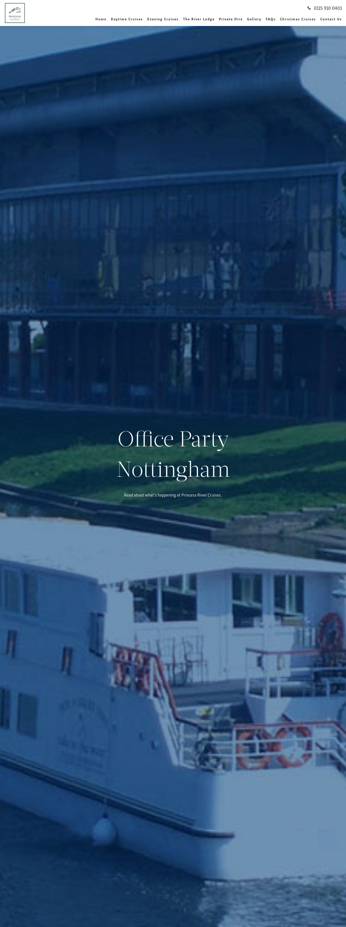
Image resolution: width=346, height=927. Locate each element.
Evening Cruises (163, 19)
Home (101, 19)
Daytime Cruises (127, 19)
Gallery (254, 19)
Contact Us (331, 19)
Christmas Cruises (298, 19)
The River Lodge (199, 19)
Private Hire (231, 19)
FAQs (271, 19)
